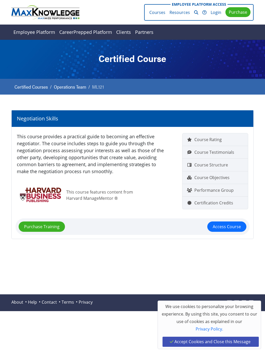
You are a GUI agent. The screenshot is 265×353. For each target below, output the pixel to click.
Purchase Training (42, 226)
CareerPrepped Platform (85, 32)
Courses (157, 12)
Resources (180, 12)
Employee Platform (34, 32)
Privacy (86, 302)
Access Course (227, 226)
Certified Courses (31, 86)
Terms (68, 302)
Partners (144, 32)
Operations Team (70, 86)
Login (216, 12)
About (17, 302)
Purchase (238, 12)
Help (32, 302)
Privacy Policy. (209, 329)
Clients (123, 32)
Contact (49, 302)
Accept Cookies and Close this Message (212, 341)
